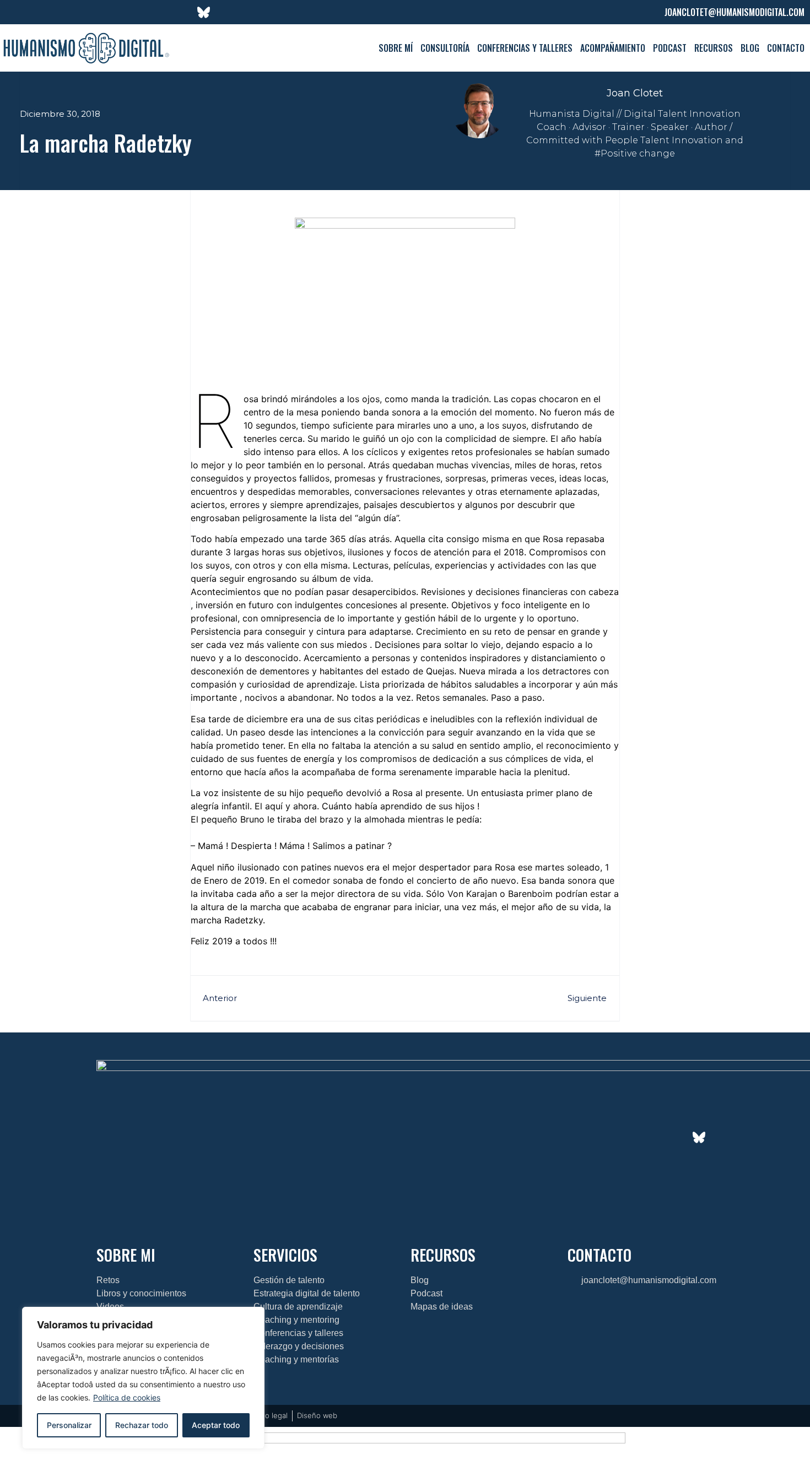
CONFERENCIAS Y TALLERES (525, 48)
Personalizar (69, 1425)
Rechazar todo (141, 1425)
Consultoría (444, 48)
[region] (143, 1378)
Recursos (713, 48)
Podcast (670, 48)
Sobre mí (396, 48)
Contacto (785, 48)
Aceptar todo (216, 1425)
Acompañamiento (612, 48)
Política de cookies (126, 1397)
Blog (750, 48)
